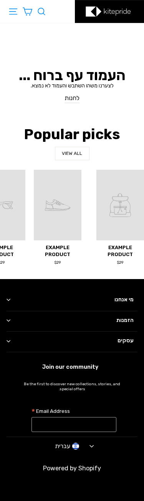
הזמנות (125, 320)
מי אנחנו (124, 299)
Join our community (70, 367)
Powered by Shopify (72, 468)
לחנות (72, 98)
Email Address (50, 411)
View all (72, 153)
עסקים (126, 340)
